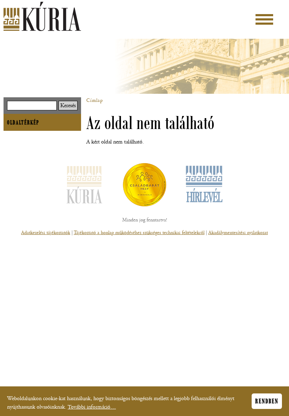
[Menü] (264, 19)
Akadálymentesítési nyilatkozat (238, 233)
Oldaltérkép (23, 122)
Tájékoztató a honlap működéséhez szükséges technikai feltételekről (139, 233)
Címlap (94, 100)
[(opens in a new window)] (144, 186)
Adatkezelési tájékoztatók (45, 233)
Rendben (266, 401)
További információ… (92, 407)
